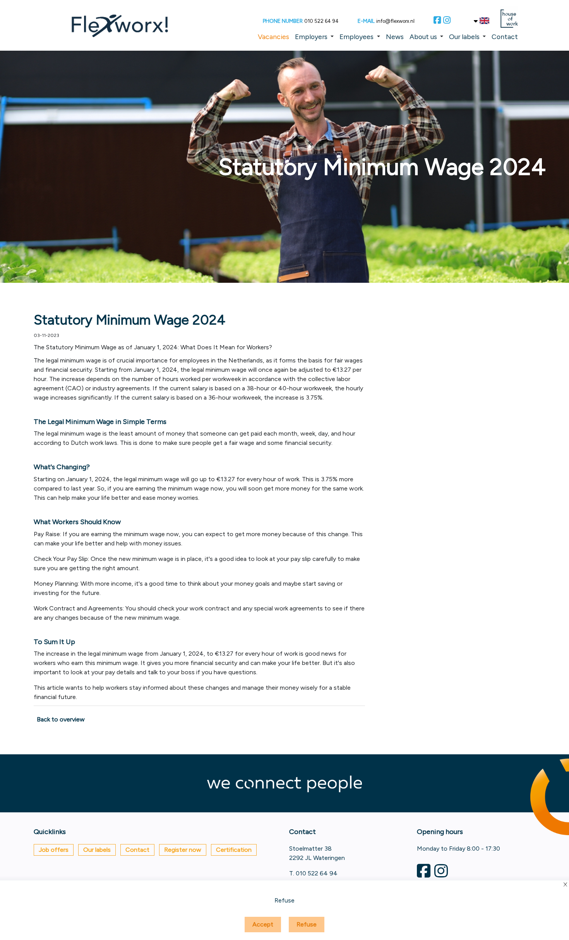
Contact (505, 36)
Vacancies (273, 36)
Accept (262, 924)
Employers (311, 36)
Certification (234, 849)
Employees (356, 36)
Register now (182, 849)
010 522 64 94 (321, 21)
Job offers (54, 849)
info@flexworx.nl (395, 21)
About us (423, 36)
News (395, 36)
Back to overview (61, 719)
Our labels (464, 36)
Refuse (306, 924)
